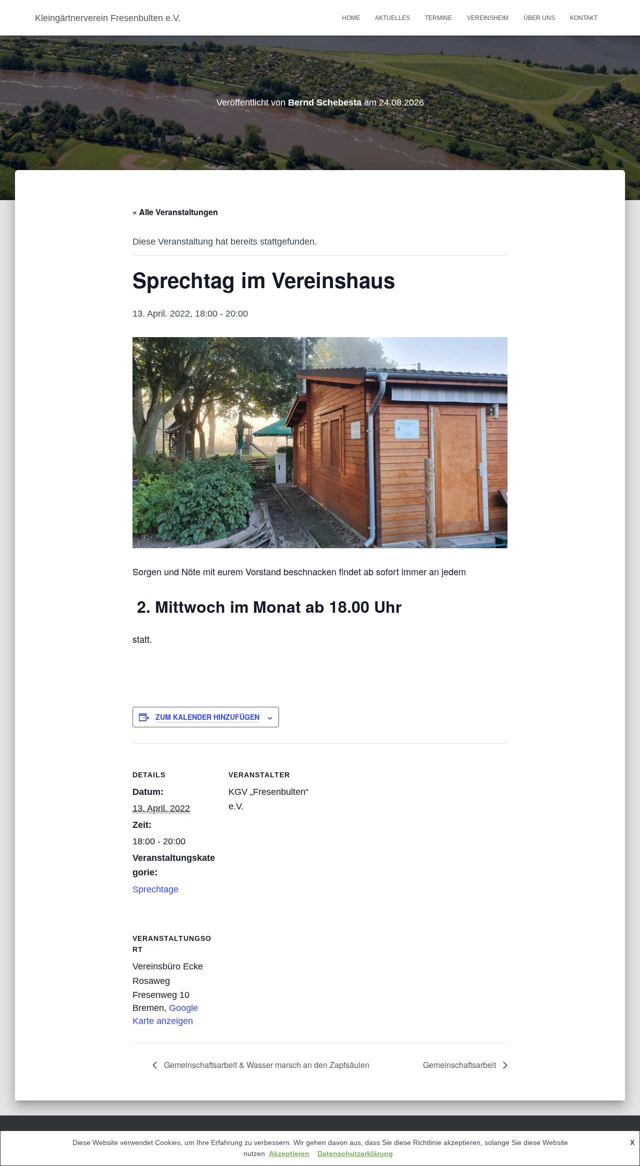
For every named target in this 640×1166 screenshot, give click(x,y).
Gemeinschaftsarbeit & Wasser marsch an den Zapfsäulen (266, 1064)
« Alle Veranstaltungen (175, 212)
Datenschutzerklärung (355, 1153)
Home (351, 18)
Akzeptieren (289, 1153)
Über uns (539, 18)
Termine (438, 18)
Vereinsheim (487, 18)
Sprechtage (155, 889)
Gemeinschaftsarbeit (460, 1064)
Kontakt (584, 18)
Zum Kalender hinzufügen (208, 717)
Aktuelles (392, 18)
